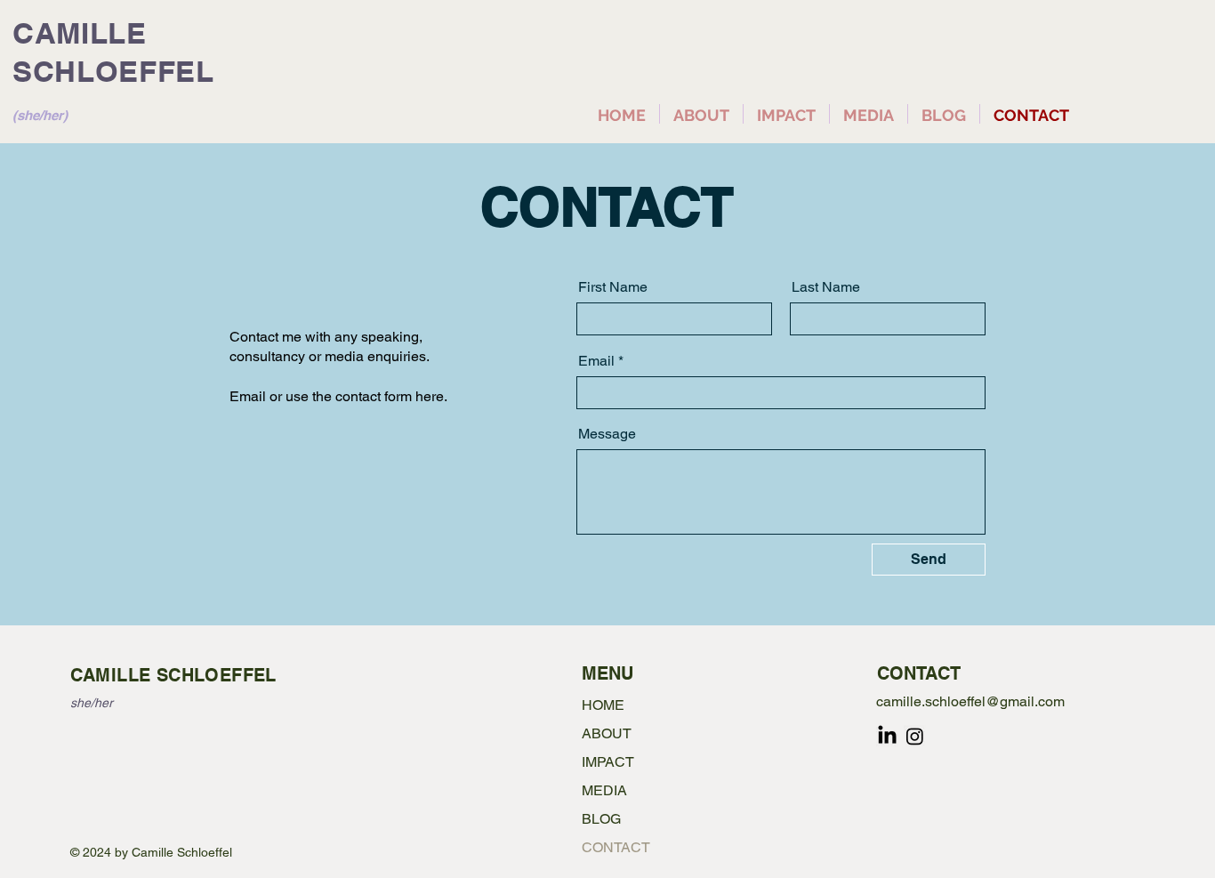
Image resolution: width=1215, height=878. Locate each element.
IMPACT (608, 761)
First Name (613, 287)
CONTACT (616, 847)
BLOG (601, 818)
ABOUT (607, 733)
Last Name (826, 287)
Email (596, 361)
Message (607, 434)
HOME (603, 705)
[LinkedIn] (887, 736)
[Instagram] (915, 736)
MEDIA (604, 790)
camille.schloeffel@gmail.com (970, 701)
